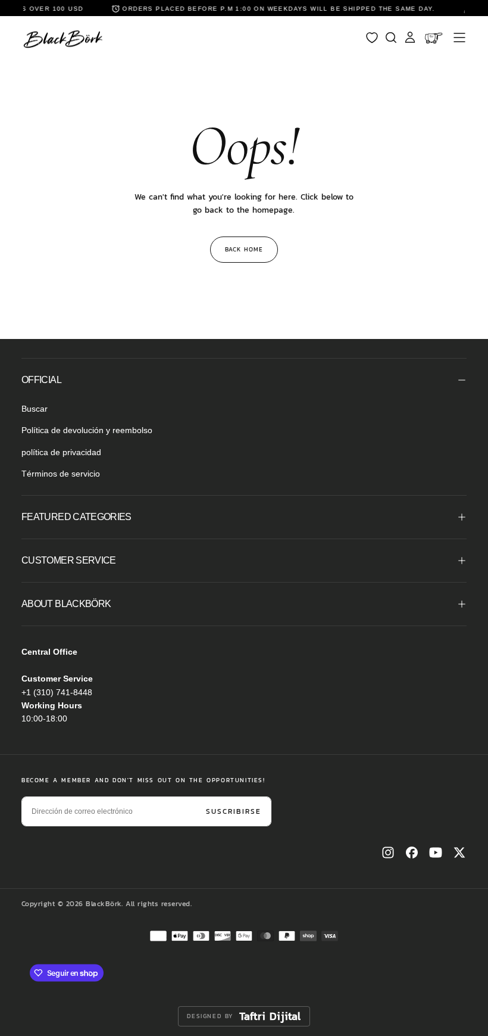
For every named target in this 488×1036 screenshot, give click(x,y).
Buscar (34, 408)
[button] (459, 37)
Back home (244, 249)
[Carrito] (435, 37)
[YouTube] (435, 852)
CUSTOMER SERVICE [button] (68, 560)
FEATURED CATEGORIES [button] (76, 517)
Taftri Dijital (270, 1016)
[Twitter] (459, 852)
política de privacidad (61, 452)
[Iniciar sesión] (410, 37)
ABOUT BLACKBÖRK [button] (66, 604)
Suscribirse (233, 811)
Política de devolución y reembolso (86, 430)
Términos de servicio (60, 473)
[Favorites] (372, 37)
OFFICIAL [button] (41, 380)
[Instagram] (388, 852)
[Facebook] (412, 852)
